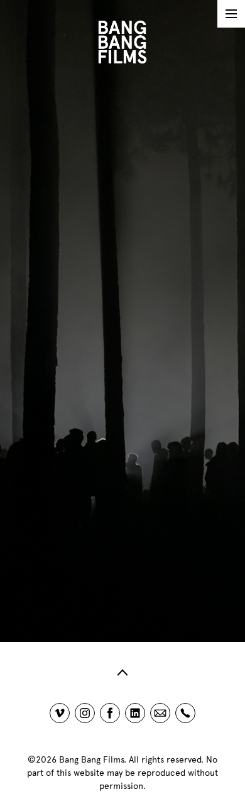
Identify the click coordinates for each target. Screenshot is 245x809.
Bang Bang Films (91, 759)
